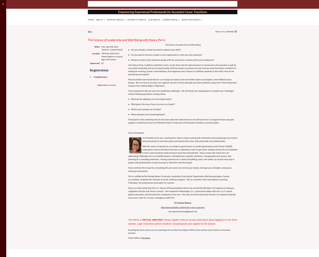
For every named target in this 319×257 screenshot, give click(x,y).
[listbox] (226, 31)
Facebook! (146, 238)
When (97, 47)
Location (96, 53)
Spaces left (95, 63)
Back (90, 31)
